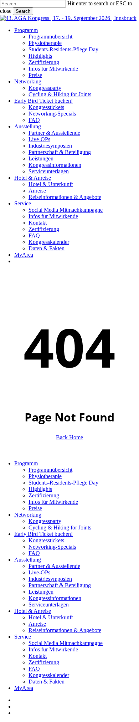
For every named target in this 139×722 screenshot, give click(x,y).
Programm (26, 463)
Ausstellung (27, 560)
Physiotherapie (45, 476)
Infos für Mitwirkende (53, 502)
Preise (35, 508)
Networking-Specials (52, 547)
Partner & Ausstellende (54, 566)
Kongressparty (45, 521)
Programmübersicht (50, 470)
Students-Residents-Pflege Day (63, 483)
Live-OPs (39, 572)
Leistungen (41, 592)
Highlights (40, 489)
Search (23, 11)
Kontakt (38, 656)
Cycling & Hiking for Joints (60, 527)
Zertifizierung (44, 495)
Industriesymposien (50, 579)
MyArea (23, 688)
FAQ (34, 553)
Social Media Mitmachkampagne (66, 643)
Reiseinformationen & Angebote (65, 630)
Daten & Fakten (47, 682)
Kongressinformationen (55, 598)
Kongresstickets (46, 540)
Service (22, 637)
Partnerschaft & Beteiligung (60, 585)
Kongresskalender (49, 675)
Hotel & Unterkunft (51, 617)
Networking (27, 515)
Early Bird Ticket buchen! (43, 534)
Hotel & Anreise (32, 611)
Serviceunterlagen (49, 604)
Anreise (37, 624)
